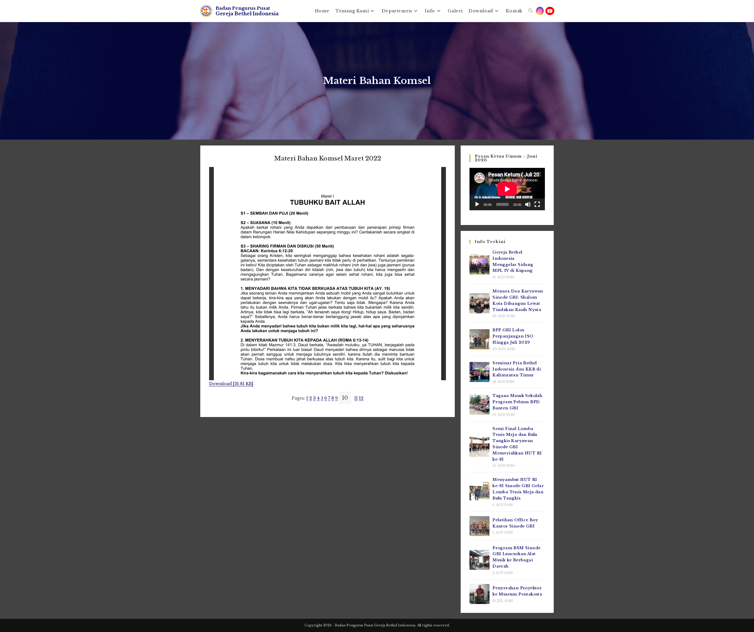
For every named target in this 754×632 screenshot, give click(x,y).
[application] (507, 189)
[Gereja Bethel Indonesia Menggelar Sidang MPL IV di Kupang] (479, 264)
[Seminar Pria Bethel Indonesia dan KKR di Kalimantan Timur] (479, 372)
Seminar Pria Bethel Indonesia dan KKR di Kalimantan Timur (516, 369)
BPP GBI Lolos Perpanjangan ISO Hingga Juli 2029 (512, 336)
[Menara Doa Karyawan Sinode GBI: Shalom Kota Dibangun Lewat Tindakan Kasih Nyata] (479, 303)
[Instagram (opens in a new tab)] (540, 11)
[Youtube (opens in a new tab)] (549, 11)
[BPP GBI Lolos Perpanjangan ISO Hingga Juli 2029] (479, 339)
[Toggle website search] (530, 11)
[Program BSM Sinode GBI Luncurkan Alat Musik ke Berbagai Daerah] (479, 560)
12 (361, 398)
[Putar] (477, 204)
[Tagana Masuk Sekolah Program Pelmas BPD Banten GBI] (479, 405)
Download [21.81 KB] (231, 383)
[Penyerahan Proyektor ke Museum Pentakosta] (479, 594)
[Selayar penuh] (537, 204)
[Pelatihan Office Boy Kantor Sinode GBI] (479, 526)
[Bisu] (528, 204)
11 (356, 398)
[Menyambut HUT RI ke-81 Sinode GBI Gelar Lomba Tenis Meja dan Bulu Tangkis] (479, 492)
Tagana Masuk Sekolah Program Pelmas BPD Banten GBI (517, 402)
